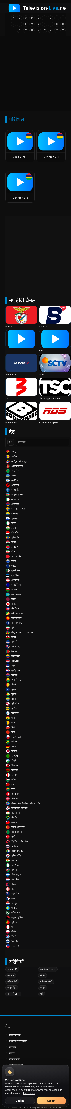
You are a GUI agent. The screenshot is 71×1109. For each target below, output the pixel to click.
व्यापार (42, 987)
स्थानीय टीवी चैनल (48, 969)
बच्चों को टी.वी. (13, 993)
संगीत (42, 975)
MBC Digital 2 (51, 157)
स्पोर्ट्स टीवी (12, 981)
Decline (20, 1100)
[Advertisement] (35, 75)
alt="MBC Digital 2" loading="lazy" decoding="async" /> (48, 155)
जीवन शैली (11, 987)
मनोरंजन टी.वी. (46, 981)
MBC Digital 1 (20, 157)
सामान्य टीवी (12, 969)
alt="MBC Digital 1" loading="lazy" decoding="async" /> (17, 155)
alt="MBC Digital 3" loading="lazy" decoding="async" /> (17, 196)
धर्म (41, 993)
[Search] (10, 442)
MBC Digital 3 (20, 198)
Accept (51, 1100)
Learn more (29, 1093)
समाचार (10, 975)
